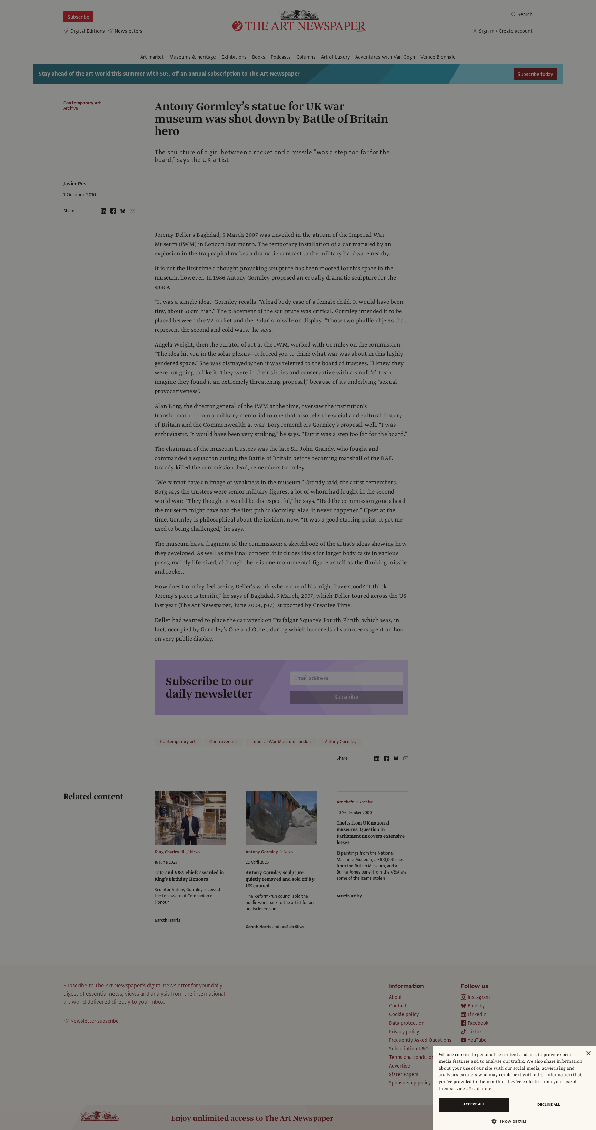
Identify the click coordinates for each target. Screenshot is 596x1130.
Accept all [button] (474, 1104)
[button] (512, 1121)
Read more (480, 1088)
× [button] (588, 1053)
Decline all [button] (548, 1104)
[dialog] (514, 1088)
